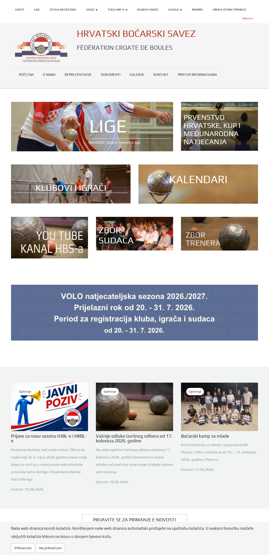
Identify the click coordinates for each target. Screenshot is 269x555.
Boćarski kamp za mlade (205, 436)
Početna (26, 75)
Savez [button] (90, 9)
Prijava (247, 18)
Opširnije (25, 391)
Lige (37, 9)
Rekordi (197, 9)
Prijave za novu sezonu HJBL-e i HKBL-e (49, 438)
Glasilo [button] (173, 9)
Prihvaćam (23, 548)
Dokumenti (110, 75)
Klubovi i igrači (147, 9)
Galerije (137, 75)
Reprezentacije (78, 75)
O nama (49, 75)
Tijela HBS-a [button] (116, 9)
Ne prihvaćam (50, 548)
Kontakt (161, 75)
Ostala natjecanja (63, 9)
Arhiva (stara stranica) (229, 9)
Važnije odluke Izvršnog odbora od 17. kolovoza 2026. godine (134, 438)
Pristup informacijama (197, 75)
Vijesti (19, 9)
